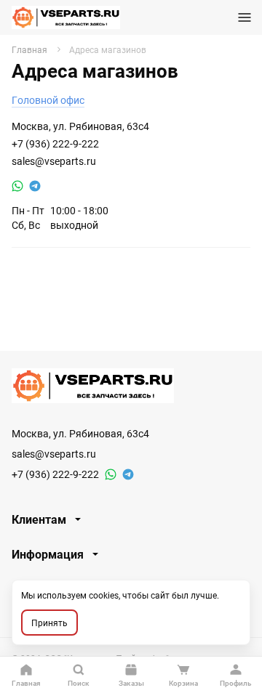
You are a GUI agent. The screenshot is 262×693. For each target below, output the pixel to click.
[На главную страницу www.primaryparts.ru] (66, 17)
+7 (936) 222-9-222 (55, 143)
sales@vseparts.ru (54, 161)
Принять (49, 622)
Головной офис (48, 100)
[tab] (131, 519)
